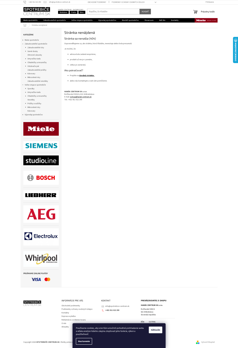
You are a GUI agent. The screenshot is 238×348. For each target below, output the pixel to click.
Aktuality (65, 326)
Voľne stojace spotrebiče (35, 85)
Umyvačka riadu (34, 58)
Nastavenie (84, 341)
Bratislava (63, 12)
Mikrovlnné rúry (34, 77)
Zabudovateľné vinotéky (38, 81)
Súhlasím (155, 329)
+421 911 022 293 (112, 310)
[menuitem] (30, 20)
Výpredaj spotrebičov (34, 114)
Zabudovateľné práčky (37, 70)
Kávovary (31, 73)
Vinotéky (31, 99)
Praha (73, 12)
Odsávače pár (33, 66)
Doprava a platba (69, 316)
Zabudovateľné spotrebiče (36, 43)
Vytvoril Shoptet (208, 342)
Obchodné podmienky (97, 2)
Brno (82, 12)
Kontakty (65, 312)
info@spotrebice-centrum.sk (117, 306)
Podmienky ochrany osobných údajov (128, 2)
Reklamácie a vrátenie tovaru (74, 319)
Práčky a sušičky (34, 103)
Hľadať (145, 11)
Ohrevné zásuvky (35, 55)
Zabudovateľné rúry (36, 47)
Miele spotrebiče (32, 40)
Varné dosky (33, 51)
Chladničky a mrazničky (37, 62)
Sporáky (31, 88)
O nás (64, 323)
